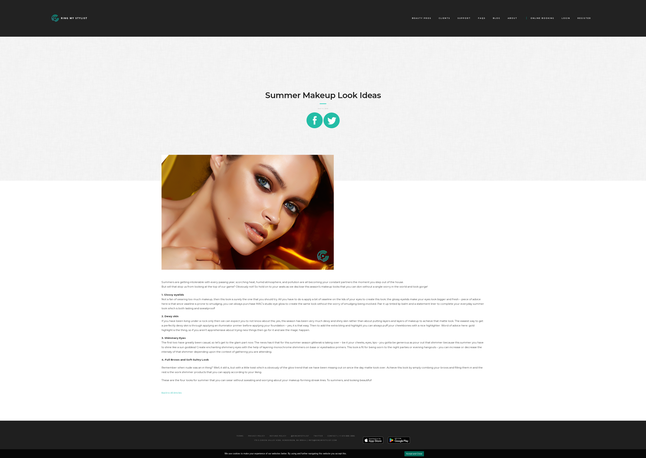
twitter (318, 436)
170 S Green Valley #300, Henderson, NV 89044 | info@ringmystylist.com (295, 440)
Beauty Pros (421, 18)
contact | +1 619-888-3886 (341, 436)
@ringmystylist (300, 436)
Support (464, 18)
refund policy (278, 436)
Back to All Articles (172, 393)
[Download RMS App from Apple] (373, 440)
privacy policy (256, 436)
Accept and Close (414, 454)
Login (566, 18)
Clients (444, 18)
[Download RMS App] (399, 440)
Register (584, 18)
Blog (496, 18)
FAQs (482, 18)
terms (240, 436)
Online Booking (542, 18)
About (512, 18)
